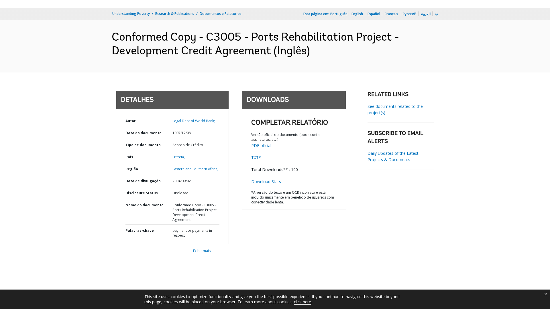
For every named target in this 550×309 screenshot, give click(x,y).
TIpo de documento (143, 144)
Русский (410, 13)
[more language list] (436, 14)
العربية (426, 13)
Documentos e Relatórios (220, 13)
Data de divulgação (143, 181)
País (129, 156)
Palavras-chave (139, 230)
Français (391, 13)
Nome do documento (144, 205)
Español (374, 13)
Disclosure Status (141, 193)
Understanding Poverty (131, 13)
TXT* (256, 157)
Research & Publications (174, 13)
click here (302, 301)
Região (131, 169)
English (357, 13)
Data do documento (143, 132)
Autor (130, 120)
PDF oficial (261, 145)
